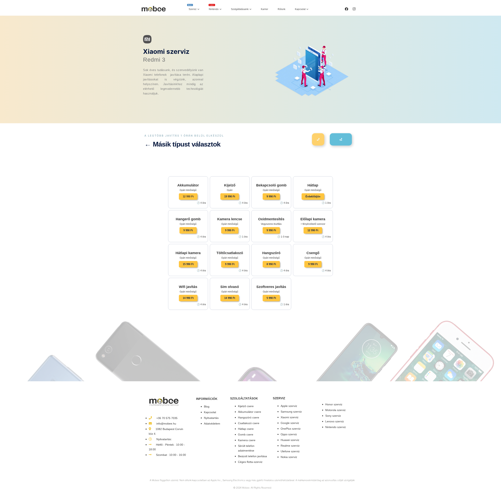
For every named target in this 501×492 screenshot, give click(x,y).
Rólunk (281, 9)
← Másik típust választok (182, 144)
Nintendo (214, 8)
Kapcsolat (300, 9)
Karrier (264, 9)
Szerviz (192, 8)
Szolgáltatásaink (240, 9)
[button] (188, 196)
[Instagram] (354, 8)
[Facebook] (346, 8)
